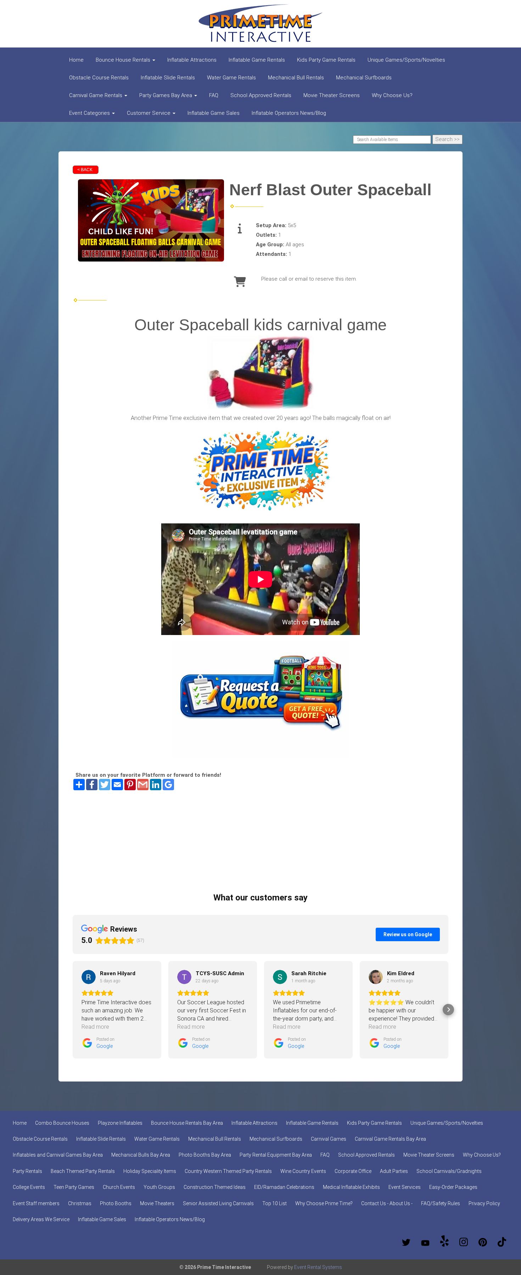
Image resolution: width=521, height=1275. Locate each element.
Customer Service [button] (149, 113)
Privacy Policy (484, 1203)
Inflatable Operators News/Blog (289, 113)
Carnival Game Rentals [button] (96, 95)
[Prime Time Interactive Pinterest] (482, 1242)
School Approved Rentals (260, 95)
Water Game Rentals (231, 77)
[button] (72, 1009)
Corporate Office (353, 1171)
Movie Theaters (157, 1203)
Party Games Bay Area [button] (166, 95)
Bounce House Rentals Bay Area (187, 1123)
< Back (85, 169)
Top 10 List (274, 1203)
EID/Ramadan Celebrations (284, 1187)
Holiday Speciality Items (149, 1171)
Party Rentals (27, 1171)
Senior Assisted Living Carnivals (218, 1203)
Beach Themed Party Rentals (83, 1171)
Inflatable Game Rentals (257, 60)
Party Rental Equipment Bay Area (276, 1155)
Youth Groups (159, 1187)
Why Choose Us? (392, 95)
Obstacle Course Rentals (99, 77)
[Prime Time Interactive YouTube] (425, 1242)
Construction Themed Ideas (215, 1187)
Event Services (404, 1187)
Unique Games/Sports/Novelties (406, 60)
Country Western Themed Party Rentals (228, 1171)
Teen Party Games (74, 1187)
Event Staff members (36, 1203)
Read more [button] (95, 1026)
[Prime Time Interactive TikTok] (502, 1242)
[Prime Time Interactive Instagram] (463, 1242)
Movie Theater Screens (331, 95)
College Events (29, 1187)
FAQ (213, 95)
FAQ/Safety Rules (440, 1203)
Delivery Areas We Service (41, 1219)
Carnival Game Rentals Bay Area (390, 1139)
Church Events (119, 1187)
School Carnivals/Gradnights (449, 1171)
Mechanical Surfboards (364, 77)
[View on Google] (89, 977)
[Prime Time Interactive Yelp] (444, 1242)
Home (76, 60)
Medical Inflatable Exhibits (351, 1187)
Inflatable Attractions (192, 60)
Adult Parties (394, 1171)
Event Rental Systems (318, 1267)
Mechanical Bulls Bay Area (140, 1155)
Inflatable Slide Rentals (168, 77)
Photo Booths (115, 1203)
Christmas (79, 1203)
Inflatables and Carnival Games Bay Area (58, 1155)
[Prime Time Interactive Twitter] (406, 1242)
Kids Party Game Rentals (326, 60)
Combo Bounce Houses (62, 1123)
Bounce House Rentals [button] (124, 60)
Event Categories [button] (90, 113)
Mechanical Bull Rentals (296, 77)
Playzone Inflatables (120, 1123)
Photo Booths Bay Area (205, 1155)
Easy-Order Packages (453, 1187)
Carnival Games (328, 1139)
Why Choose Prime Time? (324, 1203)
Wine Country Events (303, 1171)
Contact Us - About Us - (387, 1203)
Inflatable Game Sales (213, 113)
